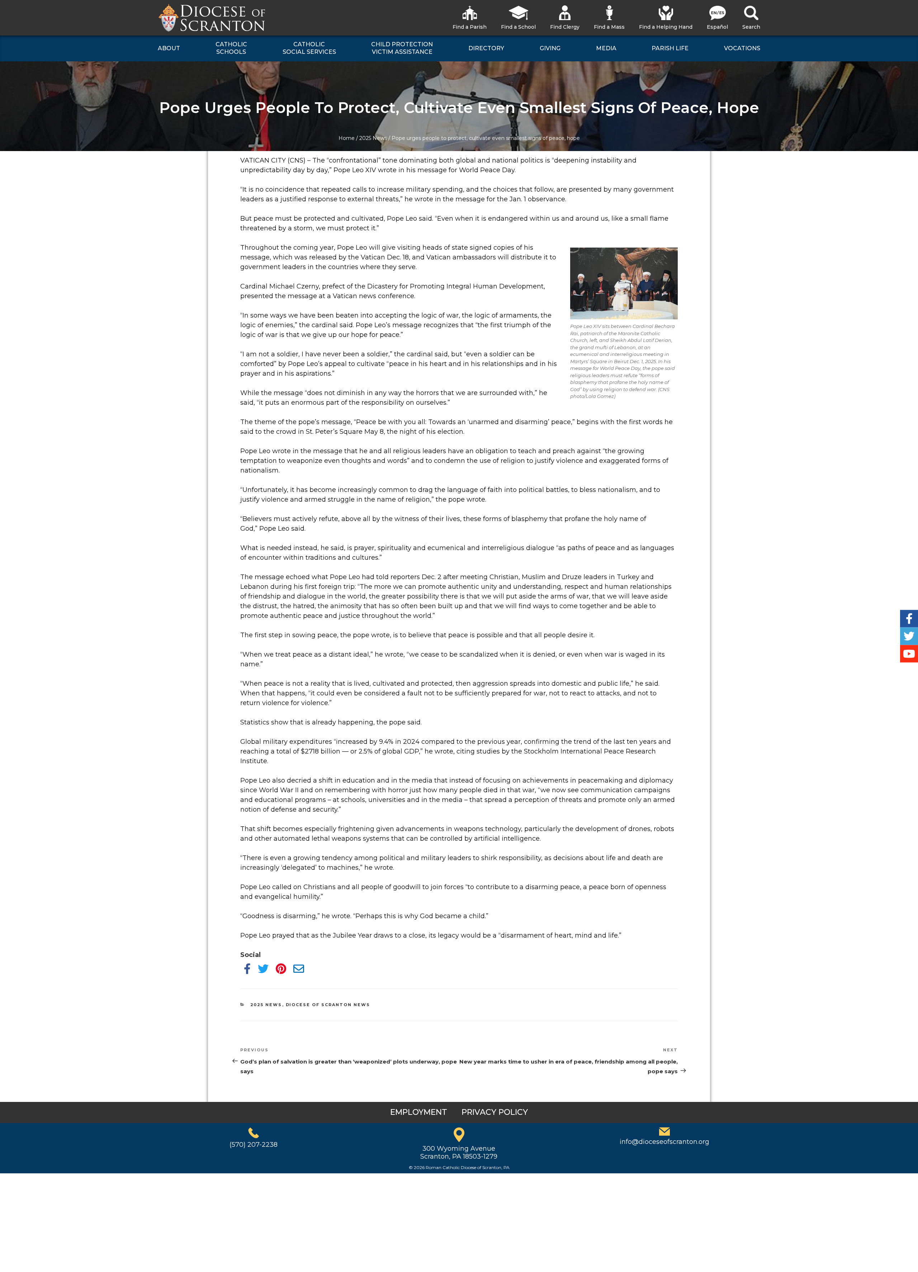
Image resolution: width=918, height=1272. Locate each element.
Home (347, 138)
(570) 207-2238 (254, 1145)
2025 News (373, 138)
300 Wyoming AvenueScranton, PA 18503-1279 (458, 1152)
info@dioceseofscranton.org (664, 1142)
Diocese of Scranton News (328, 1004)
